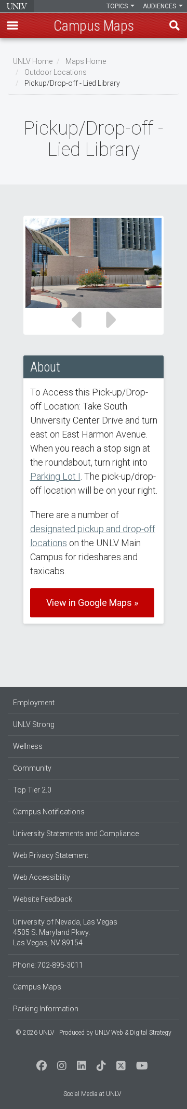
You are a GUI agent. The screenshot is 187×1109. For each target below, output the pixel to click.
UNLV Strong (34, 724)
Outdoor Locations (55, 72)
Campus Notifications (49, 812)
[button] (12, 25)
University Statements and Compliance (76, 833)
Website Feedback (42, 899)
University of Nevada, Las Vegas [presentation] (17, 6)
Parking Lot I (55, 476)
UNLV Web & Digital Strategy (133, 1032)
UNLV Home (32, 61)
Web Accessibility (41, 877)
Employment (34, 702)
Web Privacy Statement (50, 855)
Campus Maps (37, 987)
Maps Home (85, 61)
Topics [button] (117, 6)
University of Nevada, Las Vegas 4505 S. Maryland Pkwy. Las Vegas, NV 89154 (65, 932)
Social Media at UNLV (92, 1094)
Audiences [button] (160, 6)
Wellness (28, 746)
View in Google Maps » (92, 602)
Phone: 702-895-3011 (48, 965)
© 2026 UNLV (35, 1032)
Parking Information (45, 1009)
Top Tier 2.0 (32, 790)
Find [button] (174, 25)
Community (32, 768)
